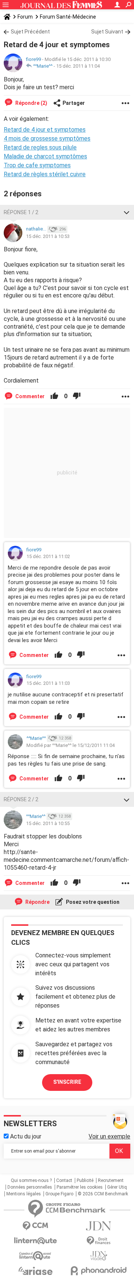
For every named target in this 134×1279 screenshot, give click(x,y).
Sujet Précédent (30, 32)
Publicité (85, 1180)
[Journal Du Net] (98, 1226)
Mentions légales (23, 1193)
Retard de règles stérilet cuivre (45, 174)
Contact (64, 1180)
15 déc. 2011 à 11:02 (48, 556)
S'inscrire (67, 1082)
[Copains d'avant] (35, 1255)
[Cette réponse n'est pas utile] (77, 396)
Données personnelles (29, 1187)
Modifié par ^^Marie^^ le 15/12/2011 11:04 (70, 745)
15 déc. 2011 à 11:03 (48, 683)
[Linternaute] (35, 1240)
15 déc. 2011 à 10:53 (48, 236)
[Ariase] (35, 1271)
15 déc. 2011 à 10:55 (48, 823)
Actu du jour (25, 1136)
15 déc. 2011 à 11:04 (78, 66)
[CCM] (35, 1226)
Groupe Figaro (59, 1193)
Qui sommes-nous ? (31, 1180)
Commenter (29, 396)
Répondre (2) (30, 103)
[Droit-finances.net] (98, 1241)
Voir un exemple (109, 1136)
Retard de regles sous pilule (40, 147)
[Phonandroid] (98, 1270)
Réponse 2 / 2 (21, 799)
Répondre (37, 902)
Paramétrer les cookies (80, 1187)
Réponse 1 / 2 (21, 212)
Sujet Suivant (107, 32)
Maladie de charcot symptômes (45, 156)
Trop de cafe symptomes (37, 165)
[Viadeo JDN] (98, 1255)
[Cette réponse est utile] (54, 396)
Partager (74, 103)
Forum (25, 17)
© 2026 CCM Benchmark (103, 1193)
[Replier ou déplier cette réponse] (127, 212)
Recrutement (111, 1180)
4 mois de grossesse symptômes (47, 138)
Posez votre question (92, 902)
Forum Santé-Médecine (68, 17)
